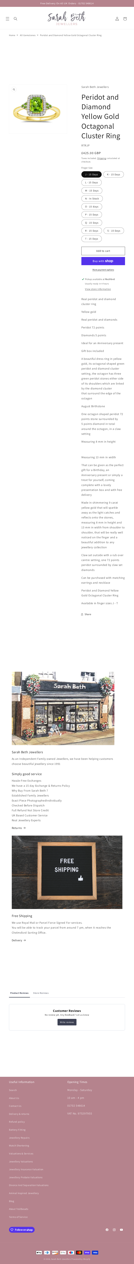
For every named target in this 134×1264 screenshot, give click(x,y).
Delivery (17, 940)
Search (13, 1090)
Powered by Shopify (80, 1259)
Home (12, 35)
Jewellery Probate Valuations (25, 1177)
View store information (98, 289)
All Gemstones (28, 35)
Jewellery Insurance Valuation (26, 1169)
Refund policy (17, 1121)
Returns (17, 828)
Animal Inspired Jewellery (24, 1193)
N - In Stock (92, 198)
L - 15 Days (91, 182)
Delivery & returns (19, 1113)
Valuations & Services (21, 1153)
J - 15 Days (91, 174)
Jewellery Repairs (19, 1137)
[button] (7, 19)
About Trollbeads (18, 1209)
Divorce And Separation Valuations (29, 1185)
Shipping (101, 158)
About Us (14, 1098)
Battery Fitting (17, 1129)
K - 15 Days (113, 174)
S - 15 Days (113, 230)
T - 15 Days (91, 238)
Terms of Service (18, 1217)
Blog (11, 1201)
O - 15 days (91, 206)
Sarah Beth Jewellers (61, 1259)
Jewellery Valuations (21, 1161)
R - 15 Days (91, 230)
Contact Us (15, 1105)
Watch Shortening (19, 1145)
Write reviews (67, 1022)
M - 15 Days (92, 190)
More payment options (103, 269)
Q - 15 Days (91, 222)
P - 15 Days (91, 214)
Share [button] (88, 614)
